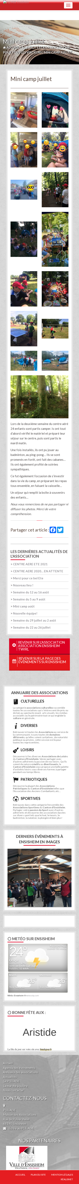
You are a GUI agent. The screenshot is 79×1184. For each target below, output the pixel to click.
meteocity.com (32, 995)
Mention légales (62, 1174)
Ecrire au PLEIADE (21, 1128)
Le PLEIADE (11, 1081)
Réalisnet (67, 1179)
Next (65, 880)
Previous (14, 880)
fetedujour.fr (46, 1049)
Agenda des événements (19, 1068)
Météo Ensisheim (15, 995)
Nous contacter (13, 1090)
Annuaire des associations (20, 1072)
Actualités (10, 1077)
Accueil (8, 1063)
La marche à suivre (15, 1086)
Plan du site (38, 1174)
